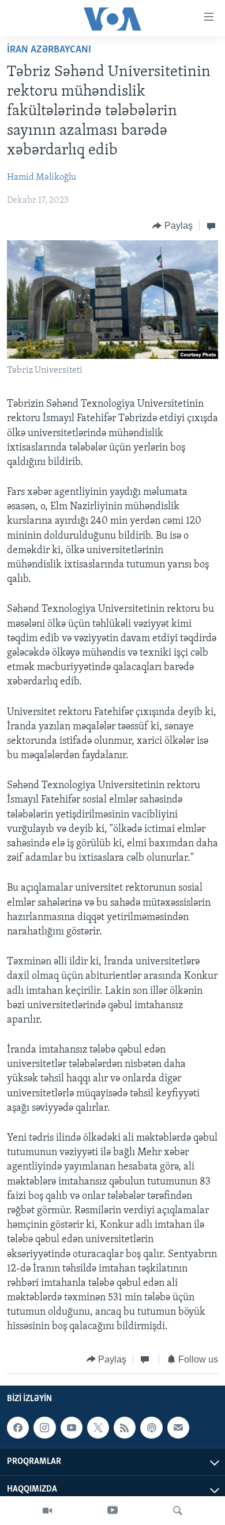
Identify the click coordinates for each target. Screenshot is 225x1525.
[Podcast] (151, 1428)
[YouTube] (112, 1510)
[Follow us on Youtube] (71, 1428)
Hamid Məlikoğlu (41, 177)
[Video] (47, 1510)
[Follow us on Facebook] (18, 1428)
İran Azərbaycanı (49, 50)
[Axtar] (177, 1510)
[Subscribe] (178, 1428)
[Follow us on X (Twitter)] (98, 1428)
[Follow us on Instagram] (44, 1428)
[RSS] (125, 1428)
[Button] (172, 225)
